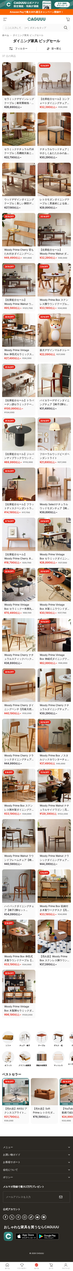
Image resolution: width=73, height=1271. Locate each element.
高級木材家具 (41, 1065)
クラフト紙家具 (25, 1065)
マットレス (58, 1065)
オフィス (8, 1065)
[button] (5, 19)
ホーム (5, 35)
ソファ (8, 1045)
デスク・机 (58, 1045)
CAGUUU (40, 1253)
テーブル (41, 1045)
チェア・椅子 (24, 1045)
